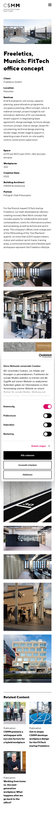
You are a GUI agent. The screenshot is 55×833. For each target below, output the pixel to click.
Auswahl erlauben (27, 465)
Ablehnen (27, 474)
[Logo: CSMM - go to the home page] (12, 8)
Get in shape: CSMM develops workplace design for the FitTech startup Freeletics (39, 738)
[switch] (47, 415)
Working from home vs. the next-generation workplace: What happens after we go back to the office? (15, 792)
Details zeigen (38, 446)
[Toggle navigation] (50, 4)
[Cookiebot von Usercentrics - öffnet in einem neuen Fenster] (39, 356)
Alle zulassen (27, 455)
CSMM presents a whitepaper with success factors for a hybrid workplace (14, 737)
